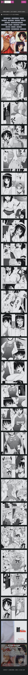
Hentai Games (21, 11)
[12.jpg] (14, 302)
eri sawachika (15, 29)
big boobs (11, 20)
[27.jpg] (14, 655)
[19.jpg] (14, 467)
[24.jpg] (14, 585)
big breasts (7, 18)
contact (5, 669)
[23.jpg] (14, 561)
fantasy (23, 20)
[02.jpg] (14, 66)
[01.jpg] (14, 42)
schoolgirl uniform (17, 22)
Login (23, 2)
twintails (23, 24)
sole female (15, 18)
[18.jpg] (14, 443)
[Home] (1, 15)
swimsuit (4, 20)
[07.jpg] (14, 184)
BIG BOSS (6, 14)
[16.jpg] (14, 396)
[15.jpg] (14, 372)
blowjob (7, 22)
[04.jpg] (14, 113)
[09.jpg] (14, 231)
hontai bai (23, 29)
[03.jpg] (14, 89)
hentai (22, 18)
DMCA (16, 669)
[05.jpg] (14, 137)
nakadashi (4, 24)
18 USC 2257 (22, 669)
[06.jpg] (14, 160)
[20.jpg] (14, 490)
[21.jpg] (14, 514)
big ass (10, 24)
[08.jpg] (14, 207)
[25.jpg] (14, 608)
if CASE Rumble (15, 14)
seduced (17, 20)
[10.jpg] (14, 254)
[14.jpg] (14, 349)
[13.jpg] (14, 325)
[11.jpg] (14, 278)
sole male (16, 24)
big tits (8, 26)
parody (13, 26)
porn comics (6, 11)
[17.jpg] (14, 419)
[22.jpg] (14, 537)
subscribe (11, 669)
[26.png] (14, 632)
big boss (19, 26)
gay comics (14, 11)
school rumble (5, 29)
